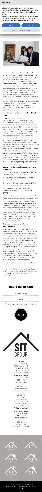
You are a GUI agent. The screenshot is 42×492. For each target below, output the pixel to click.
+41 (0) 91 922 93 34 (22, 370)
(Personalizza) (31, 486)
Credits (21, 488)
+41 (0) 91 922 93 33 (21, 368)
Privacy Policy (10, 486)
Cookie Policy (21, 486)
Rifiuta (11, 25)
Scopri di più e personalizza (21, 30)
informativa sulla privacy (29, 304)
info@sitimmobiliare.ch (21, 372)
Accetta (31, 25)
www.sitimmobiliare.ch (30, 263)
